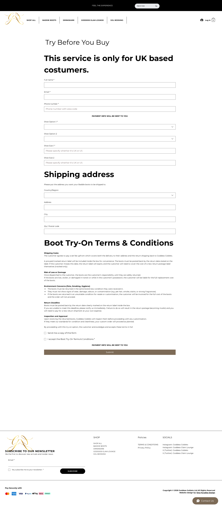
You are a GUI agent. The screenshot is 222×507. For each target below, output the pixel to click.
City (46, 214)
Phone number (51, 104)
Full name (49, 80)
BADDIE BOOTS (100, 446)
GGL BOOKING (99, 454)
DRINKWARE (98, 449)
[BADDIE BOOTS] (130, 446)
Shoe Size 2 (49, 158)
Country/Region (51, 190)
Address (47, 202)
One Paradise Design (206, 493)
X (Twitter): (168, 453)
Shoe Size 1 (49, 146)
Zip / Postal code (51, 226)
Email (47, 92)
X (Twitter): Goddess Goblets (175, 450)
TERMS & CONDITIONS (148, 444)
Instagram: (168, 447)
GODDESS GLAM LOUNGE (104, 451)
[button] (213, 20)
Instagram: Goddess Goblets (175, 444)
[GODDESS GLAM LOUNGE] (130, 451)
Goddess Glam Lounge (183, 447)
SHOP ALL (97, 443)
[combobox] (110, 127)
